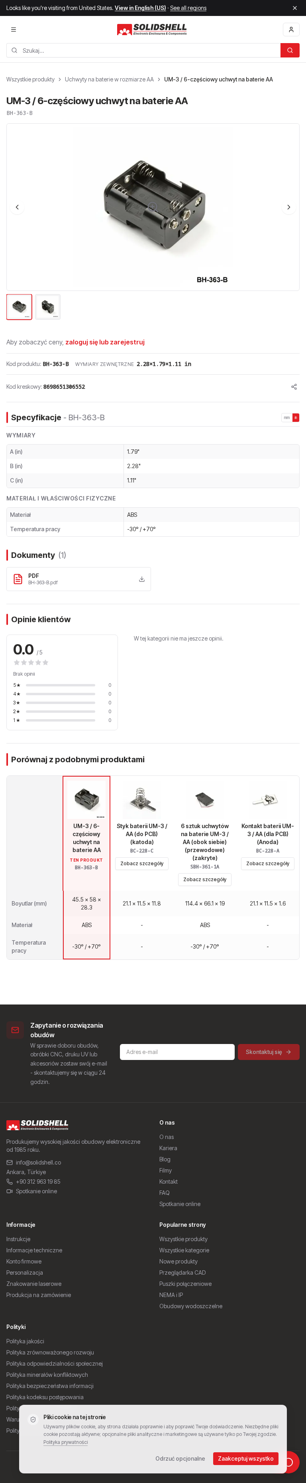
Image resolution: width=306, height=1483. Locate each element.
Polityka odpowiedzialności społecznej (54, 1363)
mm (287, 417)
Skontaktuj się (264, 1051)
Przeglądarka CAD (182, 1272)
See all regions (188, 7)
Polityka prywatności (65, 1442)
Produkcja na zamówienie (38, 1294)
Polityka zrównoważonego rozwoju (50, 1352)
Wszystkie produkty (30, 79)
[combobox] (143, 50)
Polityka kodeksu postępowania (45, 1397)
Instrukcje (18, 1239)
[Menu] (13, 29)
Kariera (168, 1148)
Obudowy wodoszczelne (190, 1306)
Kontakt (168, 1181)
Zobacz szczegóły (141, 863)
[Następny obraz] (289, 207)
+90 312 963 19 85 (38, 1181)
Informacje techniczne (34, 1250)
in (296, 417)
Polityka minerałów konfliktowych (47, 1374)
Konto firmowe (23, 1261)
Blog (165, 1159)
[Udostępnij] (294, 386)
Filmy (165, 1170)
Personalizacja (24, 1272)
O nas (166, 1136)
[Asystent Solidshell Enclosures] (288, 1462)
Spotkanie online (36, 1191)
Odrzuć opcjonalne (180, 1458)
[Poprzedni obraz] (17, 207)
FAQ (164, 1192)
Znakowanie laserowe (33, 1283)
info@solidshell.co (38, 1162)
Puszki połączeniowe (185, 1283)
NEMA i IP (171, 1294)
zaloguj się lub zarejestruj (105, 342)
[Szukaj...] (290, 50)
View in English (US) (140, 7)
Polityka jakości (25, 1341)
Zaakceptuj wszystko (246, 1458)
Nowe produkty (178, 1261)
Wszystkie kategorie (184, 1250)
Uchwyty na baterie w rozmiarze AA (109, 79)
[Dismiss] (295, 8)
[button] (153, 207)
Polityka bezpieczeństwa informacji (50, 1385)
